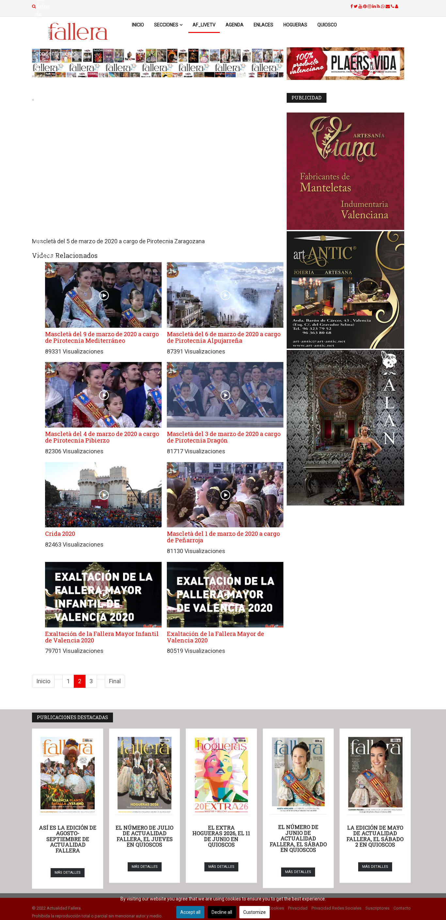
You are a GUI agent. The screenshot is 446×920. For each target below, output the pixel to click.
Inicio (138, 24)
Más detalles (68, 872)
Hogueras (295, 24)
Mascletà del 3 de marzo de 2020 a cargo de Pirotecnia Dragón (223, 437)
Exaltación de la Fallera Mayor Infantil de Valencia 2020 (102, 637)
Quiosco (327, 24)
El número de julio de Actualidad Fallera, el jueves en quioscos (144, 836)
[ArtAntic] (349, 290)
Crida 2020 (60, 533)
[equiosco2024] (157, 63)
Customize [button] (254, 912)
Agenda (235, 24)
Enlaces (263, 24)
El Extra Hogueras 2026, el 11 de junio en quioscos (221, 836)
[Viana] (349, 171)
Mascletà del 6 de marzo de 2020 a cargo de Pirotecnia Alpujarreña (223, 337)
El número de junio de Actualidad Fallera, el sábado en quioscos (298, 838)
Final (115, 681)
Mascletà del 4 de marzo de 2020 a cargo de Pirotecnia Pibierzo (102, 437)
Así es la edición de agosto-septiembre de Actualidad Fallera (67, 839)
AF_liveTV (204, 24)
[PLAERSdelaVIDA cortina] (349, 63)
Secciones (166, 24)
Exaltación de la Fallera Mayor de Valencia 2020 (215, 637)
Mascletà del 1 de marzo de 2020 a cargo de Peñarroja (223, 537)
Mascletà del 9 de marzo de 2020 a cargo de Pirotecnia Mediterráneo (102, 337)
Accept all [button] (190, 912)
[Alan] (349, 427)
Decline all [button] (222, 912)
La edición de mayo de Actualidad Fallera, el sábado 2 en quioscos (375, 836)
